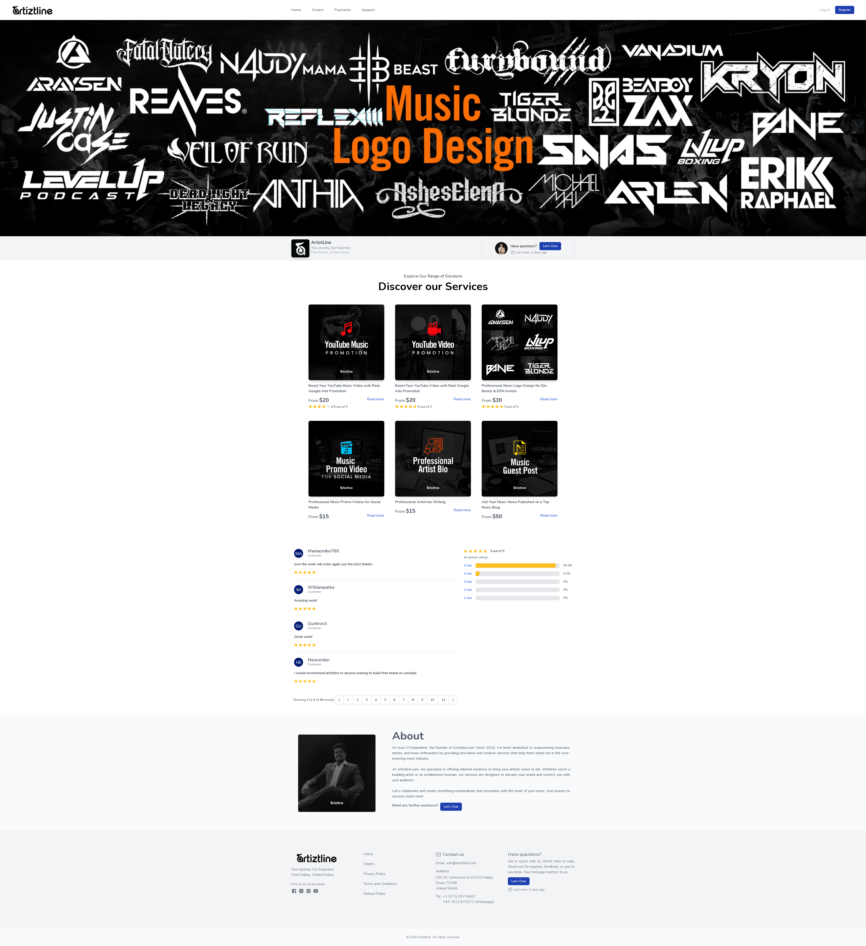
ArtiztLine (321, 242)
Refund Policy (374, 893)
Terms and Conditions (380, 883)
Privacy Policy (374, 873)
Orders (369, 863)
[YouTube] (315, 891)
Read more (375, 399)
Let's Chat (550, 246)
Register (845, 10)
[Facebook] (294, 891)
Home (368, 854)
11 (443, 700)
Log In (825, 9)
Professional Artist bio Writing (420, 501)
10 (432, 700)
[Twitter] (301, 891)
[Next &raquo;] (453, 700)
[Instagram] (308, 891)
